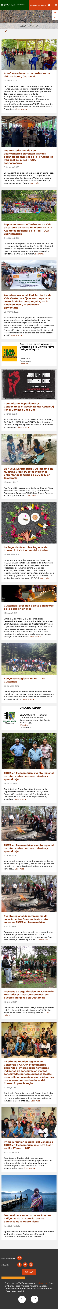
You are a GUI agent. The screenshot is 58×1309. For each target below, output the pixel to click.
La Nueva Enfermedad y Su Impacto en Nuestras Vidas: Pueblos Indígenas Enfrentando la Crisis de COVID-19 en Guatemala (28, 473)
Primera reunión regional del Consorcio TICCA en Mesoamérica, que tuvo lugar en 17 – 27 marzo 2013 (28, 1145)
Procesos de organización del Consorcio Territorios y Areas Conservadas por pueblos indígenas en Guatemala (29, 994)
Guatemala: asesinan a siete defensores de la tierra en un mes (29, 607)
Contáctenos (8, 1258)
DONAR (29, 1272)
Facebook (24, 363)
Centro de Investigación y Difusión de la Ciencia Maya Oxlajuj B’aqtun (37, 347)
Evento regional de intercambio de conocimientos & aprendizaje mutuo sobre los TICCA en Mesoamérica (26, 919)
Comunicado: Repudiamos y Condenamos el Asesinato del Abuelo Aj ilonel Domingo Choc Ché (29, 406)
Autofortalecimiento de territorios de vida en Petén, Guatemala (27, 75)
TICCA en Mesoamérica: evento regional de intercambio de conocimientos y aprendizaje (29, 776)
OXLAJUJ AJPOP (30, 707)
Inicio (6, 4)
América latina (9, 6)
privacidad (42, 1283)
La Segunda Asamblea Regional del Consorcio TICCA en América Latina (26, 549)
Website (24, 725)
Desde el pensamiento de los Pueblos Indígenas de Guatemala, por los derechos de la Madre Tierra (27, 1218)
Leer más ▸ (21, 109)
